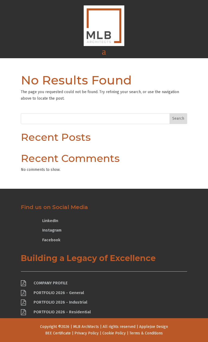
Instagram (51, 230)
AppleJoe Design (153, 326)
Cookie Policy (114, 333)
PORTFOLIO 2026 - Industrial (60, 302)
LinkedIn (50, 220)
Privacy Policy (86, 333)
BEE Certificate (58, 333)
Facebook (51, 239)
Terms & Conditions (146, 333)
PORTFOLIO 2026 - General (59, 292)
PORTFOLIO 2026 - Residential (62, 312)
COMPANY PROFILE (51, 283)
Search (178, 118)
